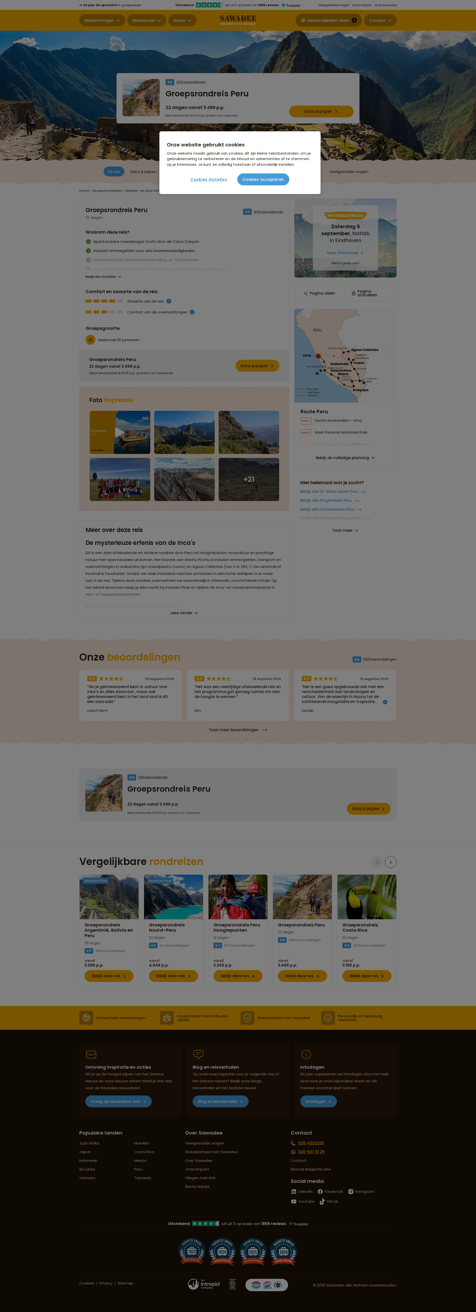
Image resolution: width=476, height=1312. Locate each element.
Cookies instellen (208, 179)
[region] (240, 162)
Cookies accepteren (263, 179)
